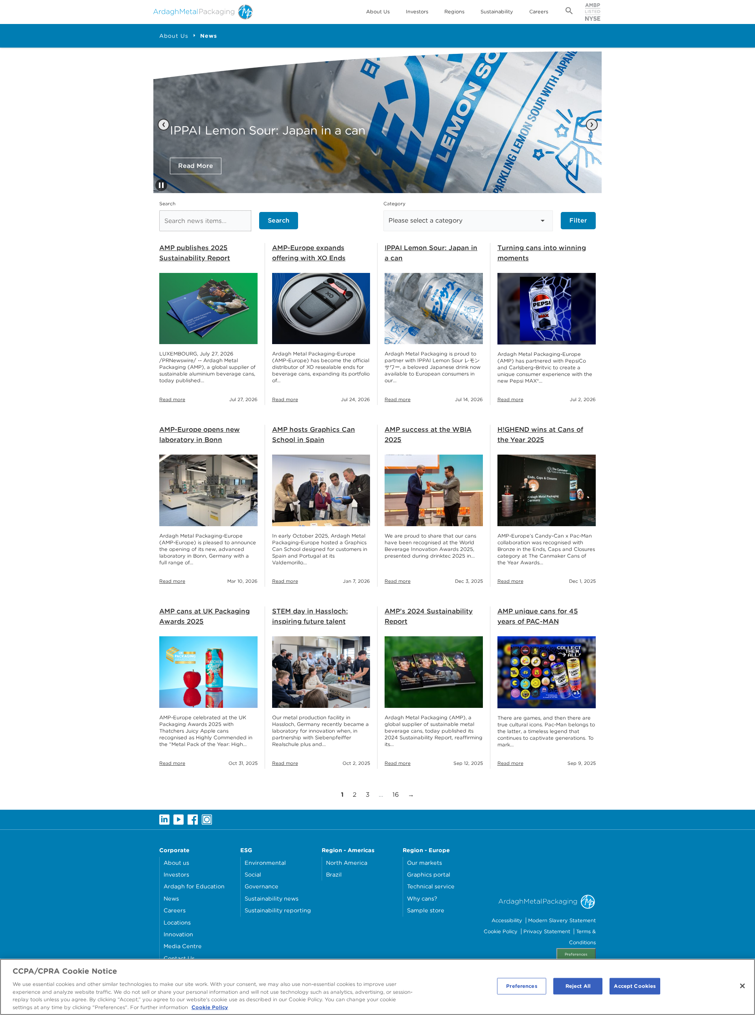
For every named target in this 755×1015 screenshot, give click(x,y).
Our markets (424, 862)
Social (253, 874)
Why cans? (422, 898)
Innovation (178, 934)
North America (346, 862)
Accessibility (507, 920)
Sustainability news (271, 898)
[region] (377, 987)
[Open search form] (569, 12)
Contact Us (179, 958)
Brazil (334, 874)
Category (394, 203)
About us (176, 862)
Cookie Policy (500, 931)
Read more (172, 399)
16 (397, 794)
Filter (578, 220)
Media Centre (183, 946)
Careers (538, 12)
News (208, 36)
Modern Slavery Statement (562, 920)
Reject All (578, 986)
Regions (454, 12)
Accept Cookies (635, 986)
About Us (378, 12)
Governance (261, 886)
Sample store (425, 910)
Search (167, 203)
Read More (195, 165)
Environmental (265, 862)
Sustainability (497, 12)
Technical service (431, 886)
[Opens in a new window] (164, 819)
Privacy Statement (546, 931)
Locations (177, 922)
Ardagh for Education (194, 886)
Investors (417, 12)
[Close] (742, 986)
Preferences (576, 954)
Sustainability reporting (278, 910)
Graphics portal (428, 874)
